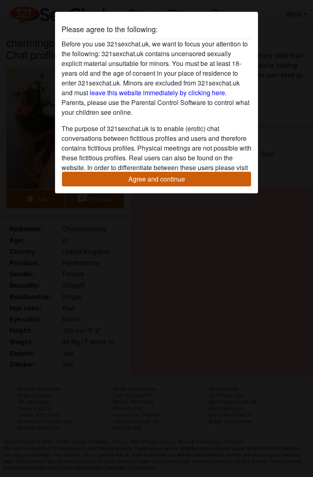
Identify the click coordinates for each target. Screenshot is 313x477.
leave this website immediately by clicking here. (158, 92)
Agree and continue (156, 179)
